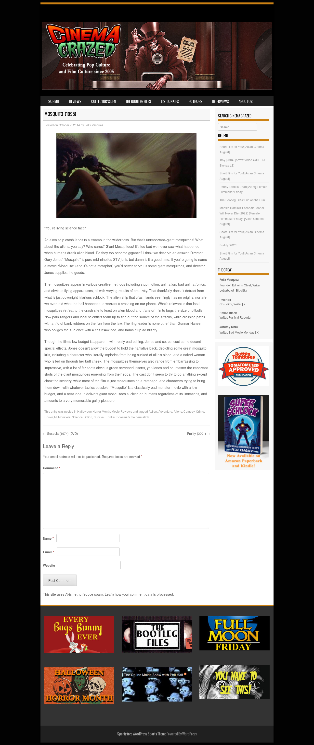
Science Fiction (82, 417)
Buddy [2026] (228, 245)
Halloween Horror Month (93, 411)
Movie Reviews (122, 411)
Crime (200, 411)
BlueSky (241, 290)
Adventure (165, 411)
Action (153, 411)
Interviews (220, 101)
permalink (142, 417)
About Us (246, 101)
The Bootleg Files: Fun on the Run (242, 200)
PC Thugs (195, 101)
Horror (48, 417)
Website (49, 565)
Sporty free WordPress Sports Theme (141, 734)
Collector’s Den (103, 101)
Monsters (64, 417)
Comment (51, 467)
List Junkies (170, 101)
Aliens (178, 411)
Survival (99, 417)
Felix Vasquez (94, 125)
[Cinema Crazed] (157, 88)
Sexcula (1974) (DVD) (60, 433)
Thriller (110, 417)
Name (48, 538)
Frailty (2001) (198, 433)
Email (48, 551)
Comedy (189, 411)
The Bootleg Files (138, 101)
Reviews (75, 101)
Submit (53, 101)
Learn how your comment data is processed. (139, 594)
